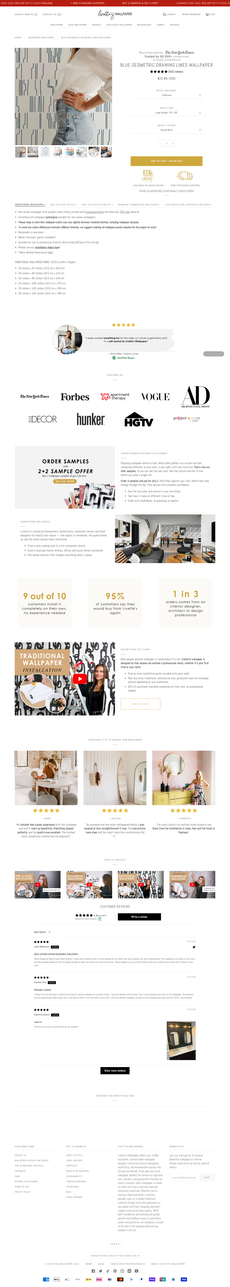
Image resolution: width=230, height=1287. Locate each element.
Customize (20, 1171)
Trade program (74, 1197)
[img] (41, 941)
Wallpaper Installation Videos (32, 1160)
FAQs (17, 1176)
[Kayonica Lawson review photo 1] (181, 1040)
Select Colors (166, 125)
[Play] (63, 112)
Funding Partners (76, 1181)
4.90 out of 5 (100, 915)
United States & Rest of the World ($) (114, 1255)
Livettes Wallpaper (60, 1263)
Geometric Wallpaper (41, 37)
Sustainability (74, 1176)
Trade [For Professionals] (128, 1263)
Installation (140, 704)
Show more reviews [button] (115, 1070)
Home (18, 37)
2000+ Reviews (74, 1160)
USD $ (113, 1243)
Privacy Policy (23, 1192)
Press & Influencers (77, 1171)
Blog (68, 1192)
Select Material (167, 90)
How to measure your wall (29, 1165)
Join (207, 1177)
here (50, 252)
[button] (159, 71)
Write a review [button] (139, 917)
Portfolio (71, 1165)
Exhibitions (72, 1186)
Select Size (167, 108)
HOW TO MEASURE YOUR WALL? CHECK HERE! (166, 190)
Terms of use (22, 1186)
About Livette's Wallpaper (168, 1263)
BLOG (101, 1263)
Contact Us (21, 1155)
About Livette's (74, 1155)
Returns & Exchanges (26, 1181)
